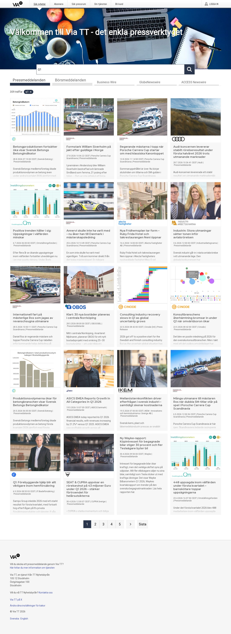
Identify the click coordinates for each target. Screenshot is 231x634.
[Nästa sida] (130, 524)
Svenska (14, 618)
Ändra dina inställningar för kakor (27, 605)
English (24, 618)
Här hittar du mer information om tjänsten (32, 567)
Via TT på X (16, 599)
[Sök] (189, 69)
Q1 (27, 91)
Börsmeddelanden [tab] (70, 80)
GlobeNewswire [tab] (149, 82)
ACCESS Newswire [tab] (193, 82)
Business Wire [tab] (106, 82)
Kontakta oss (46, 592)
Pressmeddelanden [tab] (29, 80)
